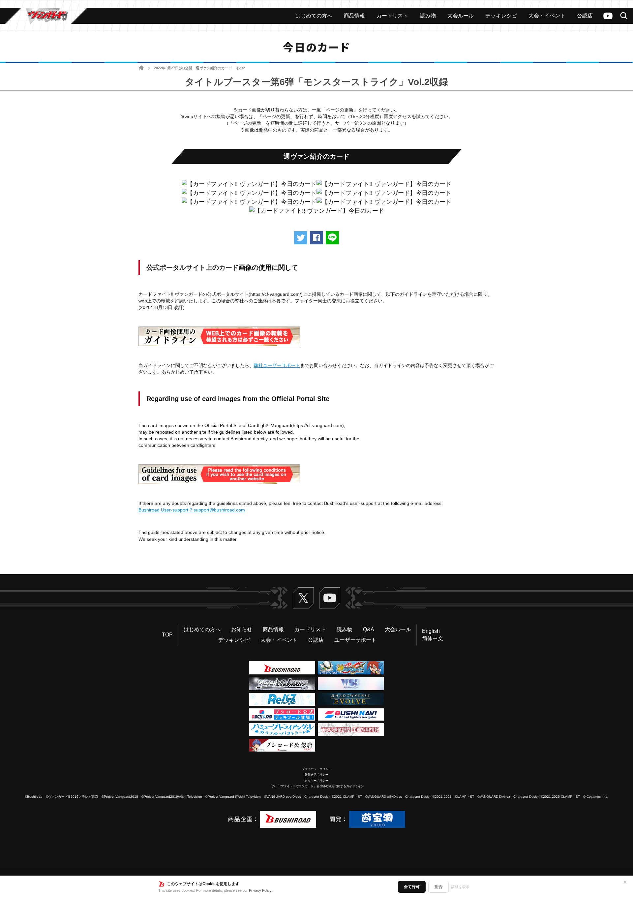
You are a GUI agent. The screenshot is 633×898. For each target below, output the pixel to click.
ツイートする (300, 237)
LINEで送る (332, 237)
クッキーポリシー (316, 780)
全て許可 (412, 886)
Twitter (303, 597)
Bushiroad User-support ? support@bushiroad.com (191, 509)
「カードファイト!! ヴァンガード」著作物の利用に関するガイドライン (316, 786)
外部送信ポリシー (316, 774)
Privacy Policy (260, 890)
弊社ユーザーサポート (277, 365)
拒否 (438, 886)
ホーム (141, 68)
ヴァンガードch (608, 15)
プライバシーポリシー (316, 769)
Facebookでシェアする (316, 237)
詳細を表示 (460, 887)
